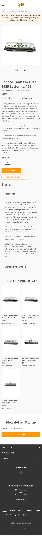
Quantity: (5, 158)
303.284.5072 (22, 499)
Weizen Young (23, 529)
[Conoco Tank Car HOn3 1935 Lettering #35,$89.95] (31, 299)
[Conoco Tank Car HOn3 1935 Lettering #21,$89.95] (31, 341)
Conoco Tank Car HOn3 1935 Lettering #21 (30, 359)
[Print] (10, 184)
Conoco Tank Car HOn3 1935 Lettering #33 (10, 317)
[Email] (6, 184)
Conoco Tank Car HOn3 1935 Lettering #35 (30, 317)
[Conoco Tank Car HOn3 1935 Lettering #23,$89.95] (10, 384)
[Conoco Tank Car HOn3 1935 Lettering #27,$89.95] (10, 341)
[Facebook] (3, 184)
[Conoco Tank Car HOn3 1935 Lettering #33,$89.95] (10, 299)
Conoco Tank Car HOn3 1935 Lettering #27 (10, 359)
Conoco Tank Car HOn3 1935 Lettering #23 (10, 402)
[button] (26, 98)
